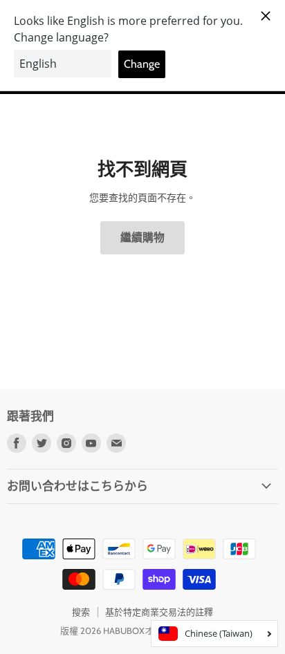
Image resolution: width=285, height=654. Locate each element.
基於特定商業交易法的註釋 (159, 611)
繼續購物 (142, 237)
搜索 (81, 611)
